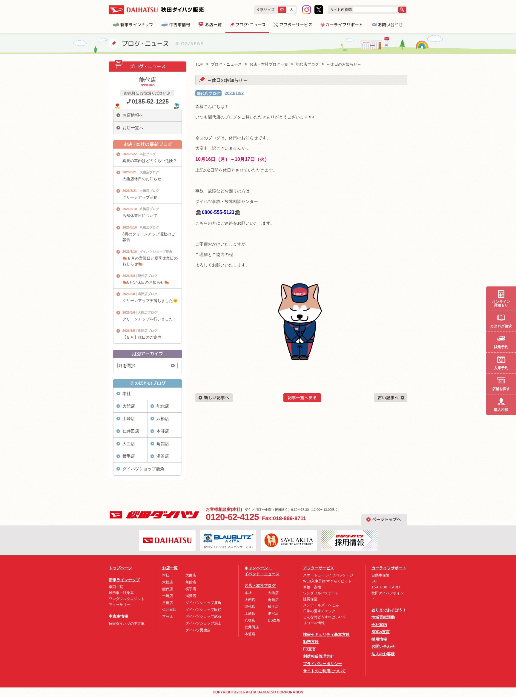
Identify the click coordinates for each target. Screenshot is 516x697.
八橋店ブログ (149, 209)
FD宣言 (309, 649)
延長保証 (310, 599)
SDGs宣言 (380, 632)
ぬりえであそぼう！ (388, 610)
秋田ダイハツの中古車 (127, 624)
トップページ (120, 568)
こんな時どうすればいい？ (324, 617)
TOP (199, 64)
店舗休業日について (139, 215)
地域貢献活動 (383, 617)
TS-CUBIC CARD (385, 587)
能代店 (162, 406)
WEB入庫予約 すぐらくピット (327, 581)
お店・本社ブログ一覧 (268, 64)
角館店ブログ (147, 330)
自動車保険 (380, 575)
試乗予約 (501, 347)
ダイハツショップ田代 (203, 609)
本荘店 (162, 431)
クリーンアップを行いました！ (149, 319)
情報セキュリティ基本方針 (326, 634)
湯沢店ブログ (147, 294)
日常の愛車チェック (319, 611)
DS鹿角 (274, 620)
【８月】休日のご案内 (141, 337)
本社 (126, 393)
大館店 (128, 406)
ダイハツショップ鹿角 (155, 251)
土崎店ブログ (149, 190)
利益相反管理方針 (318, 656)
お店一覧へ (132, 127)
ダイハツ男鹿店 (198, 630)
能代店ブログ (208, 93)
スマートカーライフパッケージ (328, 575)
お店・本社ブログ (260, 585)
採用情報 (379, 639)
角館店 (162, 443)
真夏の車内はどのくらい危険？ (149, 160)
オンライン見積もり (501, 303)
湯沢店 (162, 456)
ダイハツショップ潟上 (203, 623)
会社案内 (379, 624)
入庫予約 (501, 368)
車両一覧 (116, 587)
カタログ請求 (501, 326)
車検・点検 (312, 587)
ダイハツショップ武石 (203, 616)
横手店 (128, 456)
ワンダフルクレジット (127, 599)
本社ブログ (147, 154)
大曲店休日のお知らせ (141, 179)
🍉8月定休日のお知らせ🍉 (145, 282)
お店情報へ (132, 115)
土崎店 (128, 418)
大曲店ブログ (149, 172)
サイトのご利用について (324, 671)
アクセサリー (119, 605)
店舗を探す (501, 389)
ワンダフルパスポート (321, 593)
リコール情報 (314, 623)
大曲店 (128, 443)
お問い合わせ (383, 646)
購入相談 (501, 410)
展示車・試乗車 (121, 593)
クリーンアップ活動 (139, 197)
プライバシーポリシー (322, 663)
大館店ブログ (147, 312)
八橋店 (162, 418)
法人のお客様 (383, 654)
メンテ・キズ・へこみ (321, 605)
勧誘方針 (311, 641)
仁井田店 (130, 431)
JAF (374, 581)
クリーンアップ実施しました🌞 (150, 300)
